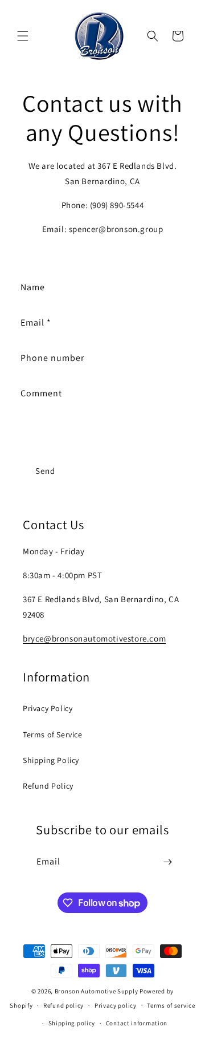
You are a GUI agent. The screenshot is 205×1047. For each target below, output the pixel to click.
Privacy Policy (47, 708)
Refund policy (63, 1005)
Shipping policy (72, 1023)
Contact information (136, 1023)
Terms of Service (53, 734)
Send (45, 470)
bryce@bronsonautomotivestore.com (94, 638)
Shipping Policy (51, 760)
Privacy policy (116, 1005)
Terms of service (171, 1005)
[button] (22, 35)
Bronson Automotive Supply (96, 991)
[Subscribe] (167, 862)
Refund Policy (48, 786)
